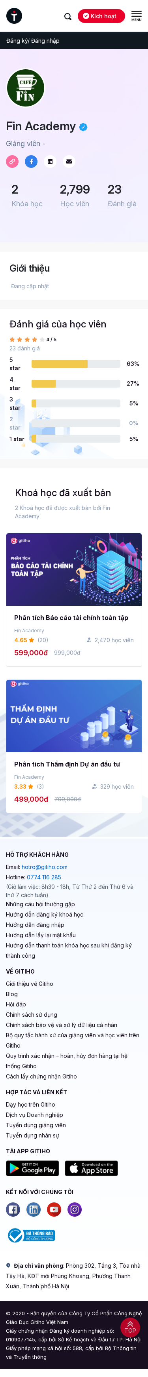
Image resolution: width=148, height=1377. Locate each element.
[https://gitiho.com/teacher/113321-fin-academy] (12, 161)
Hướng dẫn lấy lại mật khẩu (41, 935)
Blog (12, 994)
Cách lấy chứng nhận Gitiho (41, 1076)
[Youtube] (54, 1209)
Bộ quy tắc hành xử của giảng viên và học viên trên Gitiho (72, 1040)
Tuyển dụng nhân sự (32, 1135)
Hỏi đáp (16, 1004)
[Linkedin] (33, 1209)
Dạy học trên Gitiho (30, 1104)
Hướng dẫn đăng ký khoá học (44, 914)
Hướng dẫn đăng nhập (35, 924)
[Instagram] (74, 1209)
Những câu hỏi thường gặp (40, 904)
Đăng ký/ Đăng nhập (33, 40)
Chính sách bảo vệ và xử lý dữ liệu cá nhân (61, 1024)
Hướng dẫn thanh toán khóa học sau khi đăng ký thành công (69, 950)
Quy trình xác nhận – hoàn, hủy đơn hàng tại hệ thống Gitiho (66, 1060)
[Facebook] (13, 1209)
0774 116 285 (44, 877)
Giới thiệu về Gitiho (29, 983)
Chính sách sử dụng (31, 1014)
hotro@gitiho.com (44, 866)
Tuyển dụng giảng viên (36, 1125)
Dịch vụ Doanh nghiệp (34, 1114)
